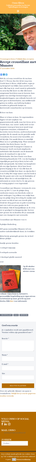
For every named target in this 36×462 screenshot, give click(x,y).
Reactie (5, 338)
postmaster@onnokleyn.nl (14, 433)
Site (3, 373)
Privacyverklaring (23, 459)
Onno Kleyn (18, 3)
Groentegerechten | (8, 59)
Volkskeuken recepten (25, 59)
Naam (5, 355)
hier (11, 301)
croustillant (6, 315)
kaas (16, 315)
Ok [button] (14, 459)
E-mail (5, 364)
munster (23, 315)
